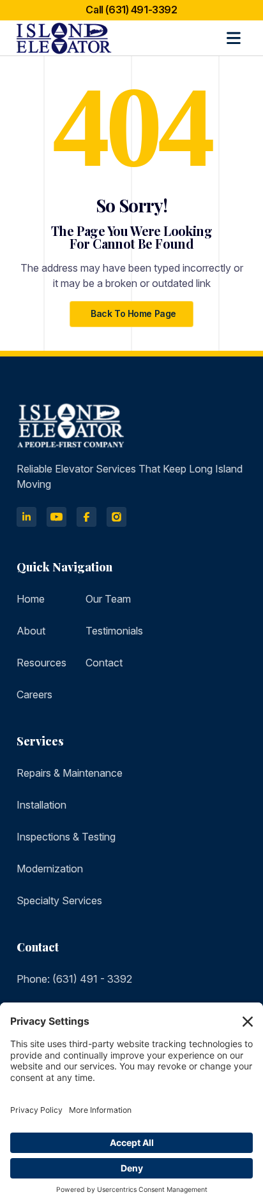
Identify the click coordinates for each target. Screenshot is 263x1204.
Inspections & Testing (66, 836)
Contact (104, 662)
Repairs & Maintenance (70, 773)
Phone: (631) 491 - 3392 (74, 979)
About (31, 630)
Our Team (108, 598)
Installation (41, 804)
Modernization (50, 868)
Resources (41, 662)
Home (31, 598)
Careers (34, 694)
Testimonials (114, 630)
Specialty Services (59, 900)
